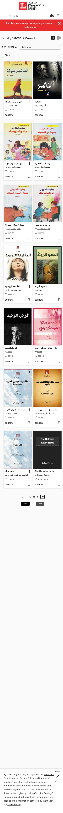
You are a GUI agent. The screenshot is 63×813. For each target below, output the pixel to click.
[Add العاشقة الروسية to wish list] (29, 300)
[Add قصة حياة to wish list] (29, 485)
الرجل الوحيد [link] (11, 348)
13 (34, 497)
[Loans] (52, 16)
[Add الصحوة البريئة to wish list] (59, 300)
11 (26, 497)
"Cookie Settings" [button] (44, 793)
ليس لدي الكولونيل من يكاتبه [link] (45, 409)
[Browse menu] (58, 16)
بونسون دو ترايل (14, 290)
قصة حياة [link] (9, 471)
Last (40, 503)
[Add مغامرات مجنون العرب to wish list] (29, 423)
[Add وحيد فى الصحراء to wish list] (59, 177)
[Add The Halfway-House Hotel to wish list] (59, 485)
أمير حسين (41, 105)
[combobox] (25, 16)
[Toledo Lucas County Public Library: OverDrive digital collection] (31, 6)
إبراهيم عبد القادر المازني (17, 475)
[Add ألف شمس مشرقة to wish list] (29, 115)
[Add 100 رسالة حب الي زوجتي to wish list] (59, 362)
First (25, 503)
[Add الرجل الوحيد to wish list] (29, 362)
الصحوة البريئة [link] (41, 286)
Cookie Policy (14, 804)
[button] (53, 38)
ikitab (39, 290)
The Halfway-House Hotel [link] (46, 471)
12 (30, 497)
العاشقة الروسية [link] (12, 286)
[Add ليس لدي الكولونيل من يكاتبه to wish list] (59, 423)
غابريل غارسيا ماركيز (45, 413)
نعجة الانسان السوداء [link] (14, 225)
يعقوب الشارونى (14, 167)
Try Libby (10, 23)
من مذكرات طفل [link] (42, 225)
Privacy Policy (27, 778)
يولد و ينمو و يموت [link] (13, 163)
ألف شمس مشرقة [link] (13, 102)
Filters (7, 55)
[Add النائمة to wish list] (59, 115)
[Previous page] (22, 497)
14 (38, 497)
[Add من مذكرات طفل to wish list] (59, 238)
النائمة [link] (38, 102)
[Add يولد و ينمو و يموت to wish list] (29, 177)
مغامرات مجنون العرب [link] (15, 409)
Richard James (43, 475)
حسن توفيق (12, 413)
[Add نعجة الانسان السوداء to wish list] (29, 238)
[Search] (4, 16)
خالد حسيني (12, 105)
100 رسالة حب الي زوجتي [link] (45, 348)
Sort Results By (9, 46)
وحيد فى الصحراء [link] (43, 163)
